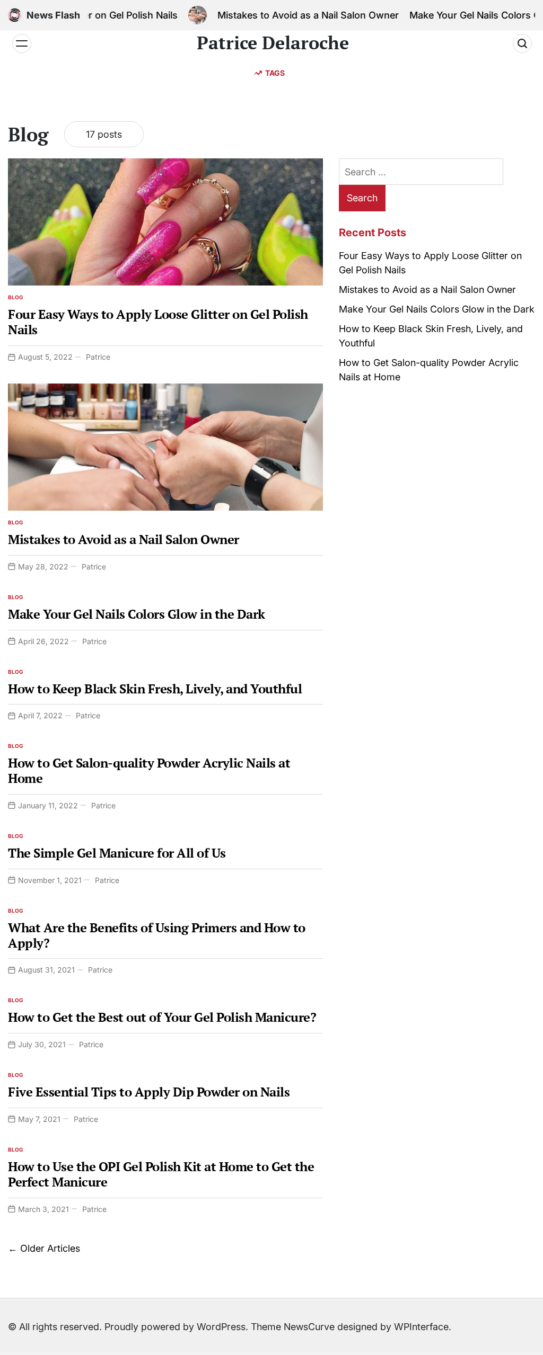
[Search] (522, 43)
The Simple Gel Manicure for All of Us (117, 852)
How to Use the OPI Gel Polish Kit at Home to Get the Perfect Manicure (161, 1174)
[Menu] (22, 43)
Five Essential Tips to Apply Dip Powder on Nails (149, 1091)
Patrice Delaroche (273, 43)
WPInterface (421, 1326)
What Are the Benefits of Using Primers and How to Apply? (156, 935)
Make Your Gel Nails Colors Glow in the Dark (136, 613)
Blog (15, 297)
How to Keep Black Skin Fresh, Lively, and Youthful (155, 688)
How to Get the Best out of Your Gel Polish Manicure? (162, 1017)
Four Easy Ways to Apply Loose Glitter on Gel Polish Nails (158, 322)
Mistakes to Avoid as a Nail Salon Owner (292, 15)
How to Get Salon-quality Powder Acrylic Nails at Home (149, 770)
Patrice (98, 356)
